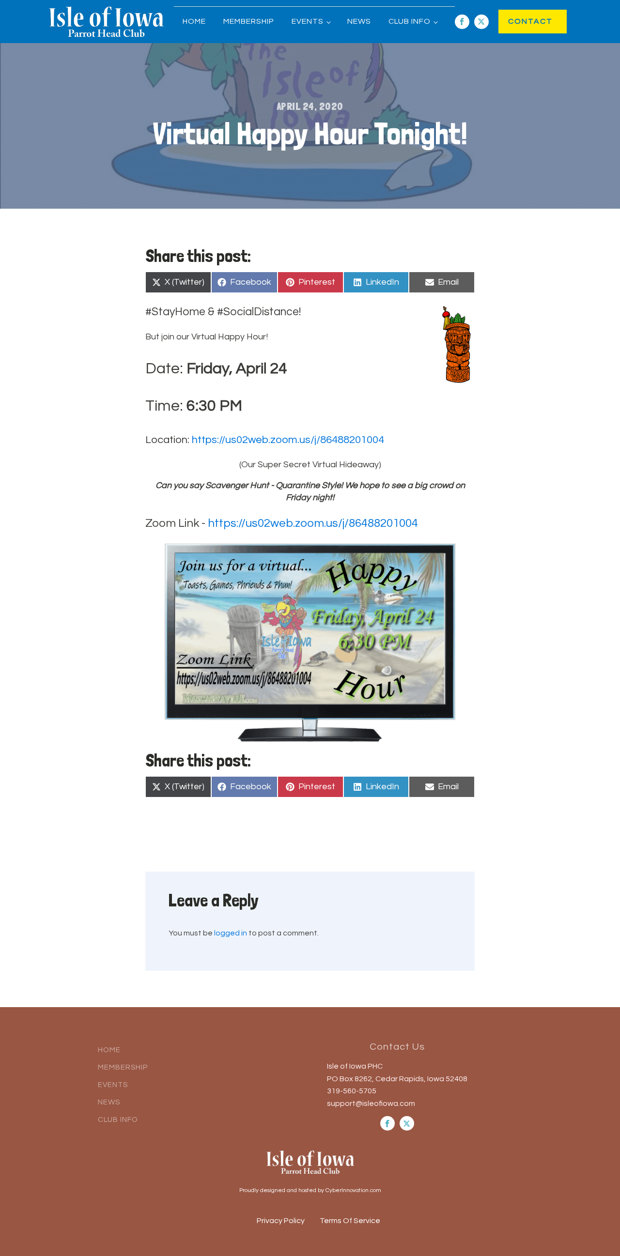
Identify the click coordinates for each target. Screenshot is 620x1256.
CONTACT (520, 21)
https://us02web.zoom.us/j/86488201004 (288, 439)
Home (194, 21)
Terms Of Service (350, 1221)
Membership (248, 21)
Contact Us (397, 1047)
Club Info (409, 21)
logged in (230, 933)
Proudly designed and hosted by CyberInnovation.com (310, 1190)
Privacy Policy (281, 1221)
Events (308, 21)
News (359, 21)
